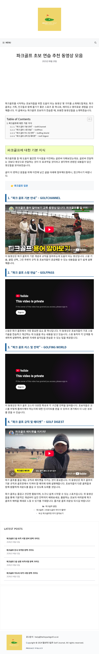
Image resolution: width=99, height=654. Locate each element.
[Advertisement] (49, 83)
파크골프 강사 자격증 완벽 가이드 (20, 550)
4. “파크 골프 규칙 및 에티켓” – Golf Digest (31, 136)
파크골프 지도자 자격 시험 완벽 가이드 (22, 573)
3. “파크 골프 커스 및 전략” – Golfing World (31, 132)
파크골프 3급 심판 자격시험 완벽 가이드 (23, 561)
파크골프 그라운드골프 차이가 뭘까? (51, 509)
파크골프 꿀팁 (51, 506)
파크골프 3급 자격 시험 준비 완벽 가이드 (23, 538)
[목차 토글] (88, 119)
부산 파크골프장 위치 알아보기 (51, 513)
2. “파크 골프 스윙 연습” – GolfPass (27, 129)
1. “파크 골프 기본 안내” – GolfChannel (29, 126)
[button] (95, 42)
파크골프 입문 (21, 185)
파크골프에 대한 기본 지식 (20, 123)
